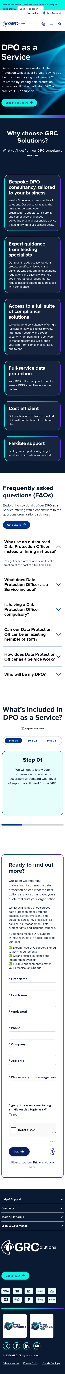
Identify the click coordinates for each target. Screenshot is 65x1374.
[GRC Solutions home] (28, 1247)
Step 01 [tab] (13, 740)
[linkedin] (26, 1345)
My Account (54, 13)
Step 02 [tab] (32, 740)
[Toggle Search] (60, 24)
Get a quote (14, 525)
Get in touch (13, 1276)
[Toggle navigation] (51, 23)
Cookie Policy (30, 1363)
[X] (6, 1345)
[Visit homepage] (14, 23)
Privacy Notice (11, 1363)
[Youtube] (36, 1345)
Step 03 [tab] (51, 740)
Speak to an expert (17, 103)
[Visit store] (42, 24)
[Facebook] (16, 1345)
